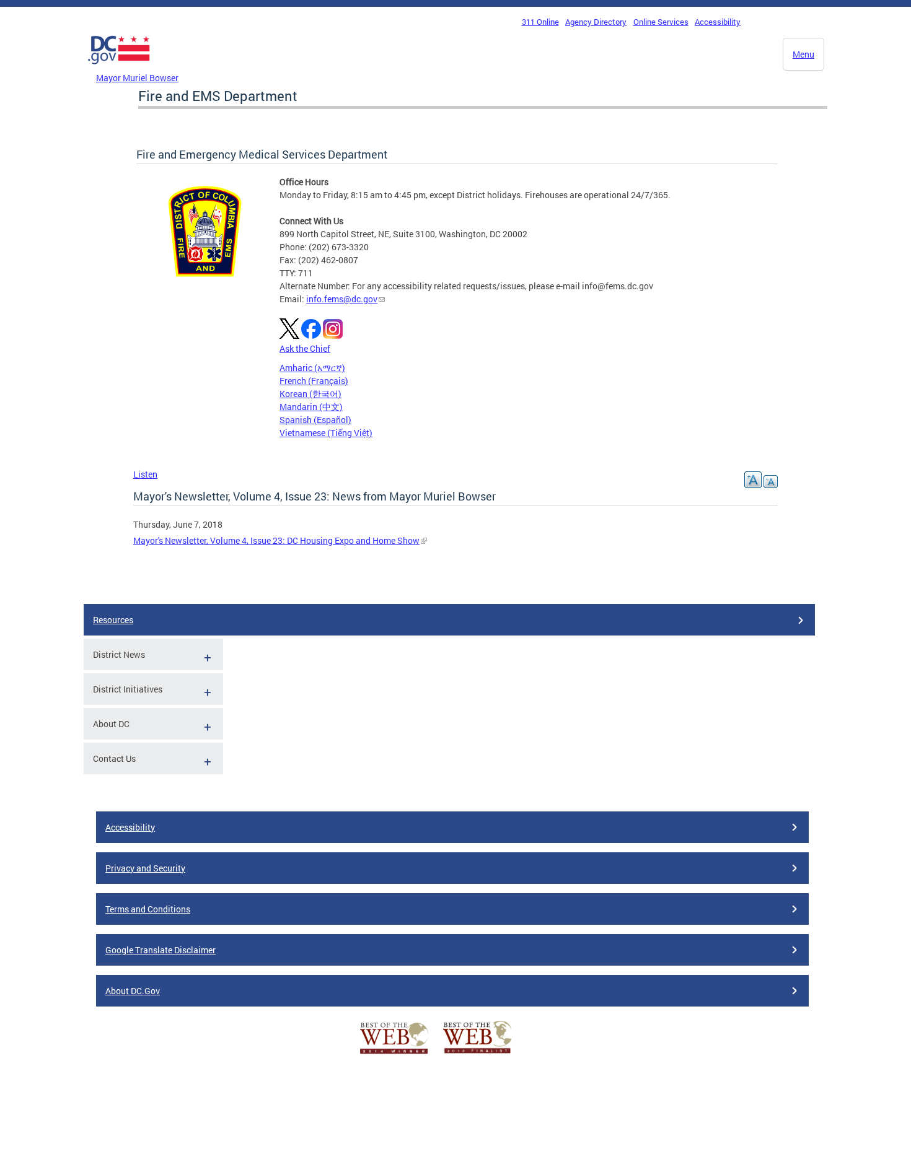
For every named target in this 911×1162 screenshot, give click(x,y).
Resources (113, 620)
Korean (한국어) (310, 394)
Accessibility (718, 21)
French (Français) (313, 381)
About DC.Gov (132, 991)
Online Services (661, 21)
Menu (803, 54)
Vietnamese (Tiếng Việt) (325, 433)
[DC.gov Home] (119, 67)
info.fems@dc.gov (341, 299)
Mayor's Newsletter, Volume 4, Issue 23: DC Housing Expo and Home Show (276, 540)
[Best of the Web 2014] (394, 1054)
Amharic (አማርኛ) (312, 368)
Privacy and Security (145, 868)
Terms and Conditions (147, 909)
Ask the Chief (304, 348)
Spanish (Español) (315, 420)
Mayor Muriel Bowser (137, 78)
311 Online (540, 21)
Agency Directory (596, 21)
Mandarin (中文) (311, 407)
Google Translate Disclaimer (160, 950)
